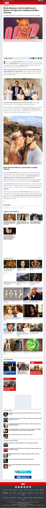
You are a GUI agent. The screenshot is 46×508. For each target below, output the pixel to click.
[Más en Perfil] (10, 359)
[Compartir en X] (33, 58)
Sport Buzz (36, 493)
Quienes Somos (12, 497)
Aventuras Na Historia (22, 493)
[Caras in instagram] (16, 487)
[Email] (41, 58)
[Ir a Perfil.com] (40, 1)
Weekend (26, 490)
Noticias (10, 490)
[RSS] (27, 487)
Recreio (41, 493)
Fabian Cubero (22, 207)
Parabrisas (31, 490)
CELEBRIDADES (6, 5)
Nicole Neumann (7, 207)
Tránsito (23, 499)
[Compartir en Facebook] (31, 58)
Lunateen (37, 490)
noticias (9, 363)
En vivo (41, 2)
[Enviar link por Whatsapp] (36, 58)
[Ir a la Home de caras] (7, 3)
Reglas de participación (38, 497)
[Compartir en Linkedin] (38, 58)
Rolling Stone (30, 493)
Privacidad (26, 497)
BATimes (41, 490)
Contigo (14, 493)
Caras (10, 493)
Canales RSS (5, 497)
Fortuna (21, 490)
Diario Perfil (5, 490)
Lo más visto (7, 411)
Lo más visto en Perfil (10, 441)
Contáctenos (19, 497)
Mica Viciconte (11, 184)
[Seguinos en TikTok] (24, 487)
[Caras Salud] (23, 473)
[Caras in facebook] (19, 487)
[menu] (3, 3)
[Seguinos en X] (21, 487)
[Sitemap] (30, 487)
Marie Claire (15, 490)
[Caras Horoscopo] (23, 478)
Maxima (23, 494)
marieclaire (23, 363)
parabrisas (9, 379)
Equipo (30, 497)
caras (36, 363)
